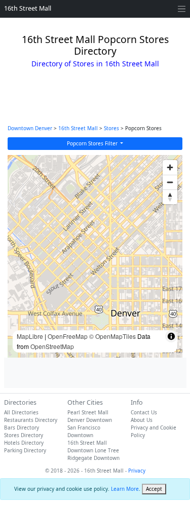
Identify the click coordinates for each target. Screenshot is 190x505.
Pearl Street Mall (87, 412)
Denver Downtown (89, 419)
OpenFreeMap (68, 336)
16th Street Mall (27, 8)
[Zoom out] (170, 182)
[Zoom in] (170, 167)
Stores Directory (23, 435)
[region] (95, 256)
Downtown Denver (30, 128)
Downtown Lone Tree (93, 450)
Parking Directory (25, 450)
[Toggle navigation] (181, 9)
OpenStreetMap (52, 346)
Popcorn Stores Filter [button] (93, 143)
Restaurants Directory (30, 419)
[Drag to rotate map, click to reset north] (170, 196)
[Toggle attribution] (171, 336)
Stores (111, 128)
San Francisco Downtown (83, 431)
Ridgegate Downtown (93, 457)
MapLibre (30, 336)
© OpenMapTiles (112, 336)
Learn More (125, 488)
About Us (142, 419)
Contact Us (144, 412)
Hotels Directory (24, 442)
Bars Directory (21, 427)
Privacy (136, 470)
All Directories (21, 412)
